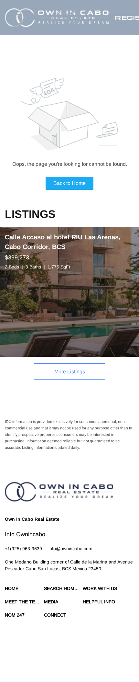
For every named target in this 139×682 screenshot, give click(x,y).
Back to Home (69, 183)
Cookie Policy (78, 659)
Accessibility (65, 666)
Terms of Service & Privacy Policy (34, 659)
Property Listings (19, 666)
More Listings (69, 371)
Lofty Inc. (48, 648)
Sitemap (44, 666)
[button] (57, 17)
